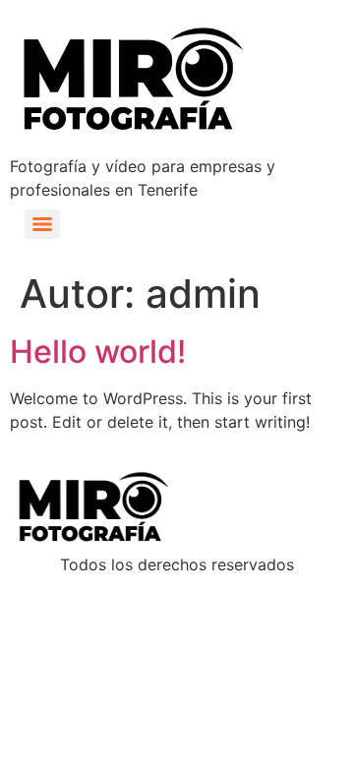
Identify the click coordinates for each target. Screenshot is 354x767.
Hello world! (98, 351)
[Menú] (42, 224)
